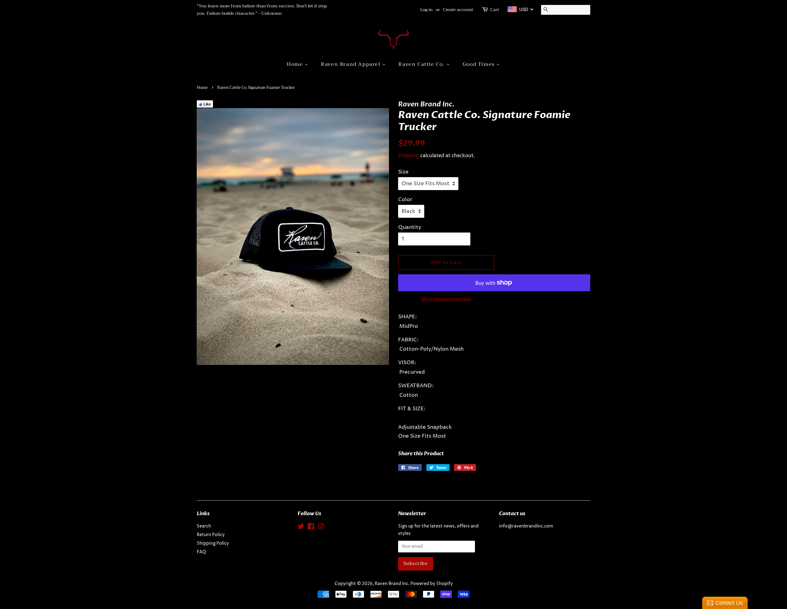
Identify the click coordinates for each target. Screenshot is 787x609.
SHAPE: (407, 316)
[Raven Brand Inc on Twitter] (301, 528)
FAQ (201, 552)
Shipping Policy (213, 543)
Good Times (479, 64)
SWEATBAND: (416, 385)
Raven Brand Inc (391, 584)
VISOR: (407, 362)
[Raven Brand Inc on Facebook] (310, 528)
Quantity (409, 227)
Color (405, 199)
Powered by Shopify (431, 584)
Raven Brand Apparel (351, 64)
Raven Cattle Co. (422, 64)
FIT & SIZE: (411, 408)
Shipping (408, 155)
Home (296, 64)
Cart (494, 9)
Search (204, 526)
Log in (426, 9)
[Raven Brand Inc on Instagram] (321, 528)
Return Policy (211, 535)
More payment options (446, 299)
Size (403, 172)
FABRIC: (408, 340)
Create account (458, 9)
